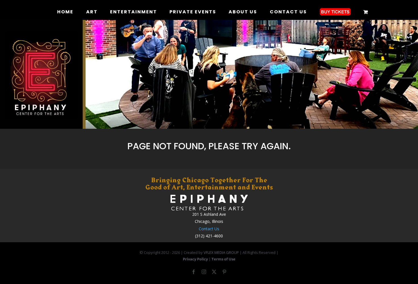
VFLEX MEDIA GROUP (221, 252)
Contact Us (209, 228)
